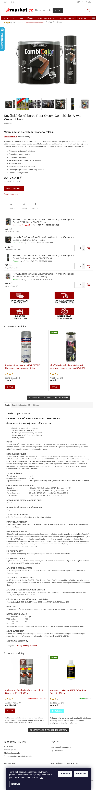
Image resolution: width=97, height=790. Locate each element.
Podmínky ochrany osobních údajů (18, 756)
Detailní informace (11, 194)
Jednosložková (10, 137)
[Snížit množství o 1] (83, 249)
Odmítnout (65, 774)
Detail (10, 387)
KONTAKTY (8, 747)
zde (41, 777)
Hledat (58, 10)
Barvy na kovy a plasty (27, 646)
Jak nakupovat (10, 750)
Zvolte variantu (14, 188)
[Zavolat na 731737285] (7, 2)
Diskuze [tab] (36, 405)
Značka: (54, 22)
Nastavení (16, 784)
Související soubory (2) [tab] (21, 405)
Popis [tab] (7, 405)
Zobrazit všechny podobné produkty (48, 730)
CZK (78, 2)
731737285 (59, 751)
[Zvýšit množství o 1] (83, 246)
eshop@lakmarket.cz (63, 747)
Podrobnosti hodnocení (34, 23)
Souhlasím (81, 774)
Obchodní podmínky (12, 753)
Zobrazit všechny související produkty (48, 398)
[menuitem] (9, 18)
